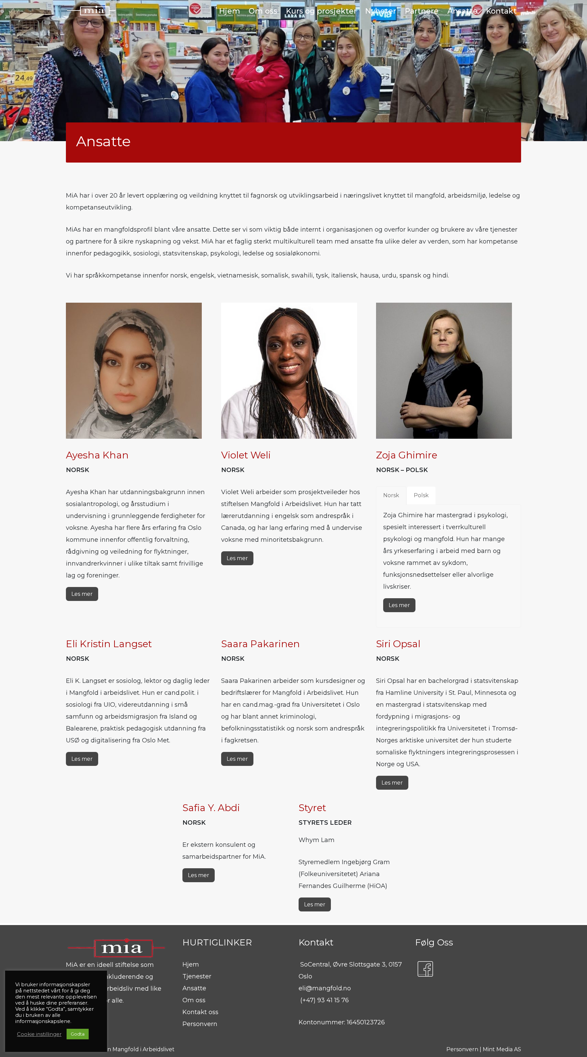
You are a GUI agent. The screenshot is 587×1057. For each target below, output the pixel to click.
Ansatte (194, 988)
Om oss (194, 1000)
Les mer (82, 594)
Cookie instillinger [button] (39, 1034)
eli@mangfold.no (325, 988)
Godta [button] (78, 1034)
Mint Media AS (502, 1049)
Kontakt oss (200, 1012)
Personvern (199, 1024)
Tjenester (196, 976)
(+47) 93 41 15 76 (324, 1000)
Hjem (190, 964)
